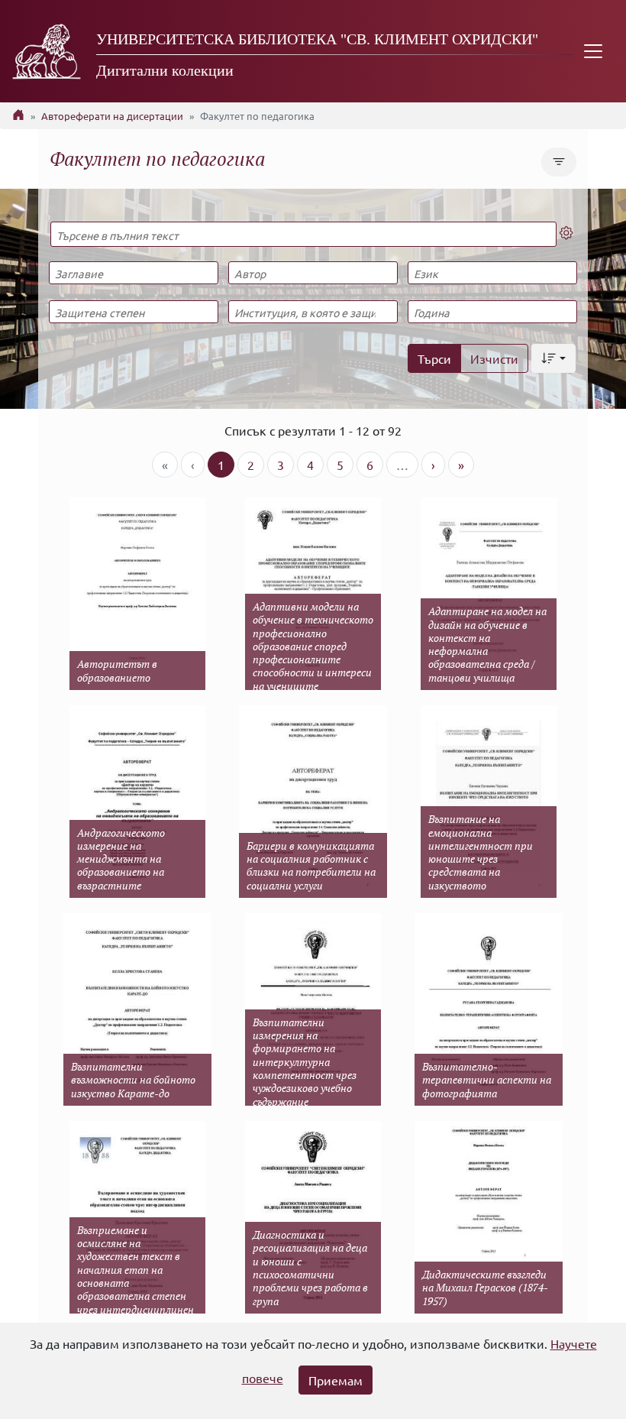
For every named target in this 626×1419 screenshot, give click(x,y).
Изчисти (494, 358)
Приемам (335, 1380)
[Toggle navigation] (593, 51)
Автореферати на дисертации (112, 115)
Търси (434, 358)
